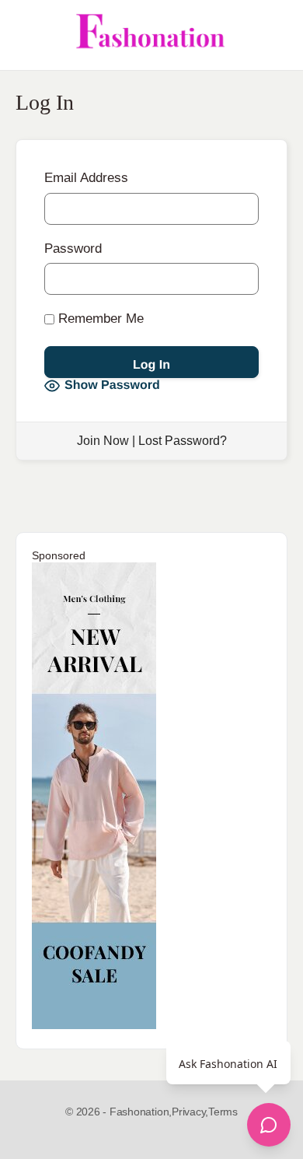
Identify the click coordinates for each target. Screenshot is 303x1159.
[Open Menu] (25, 35)
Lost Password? (182, 440)
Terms (223, 1111)
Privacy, (190, 1111)
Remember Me (99, 318)
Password (73, 248)
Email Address (86, 177)
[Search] (274, 35)
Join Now (103, 440)
